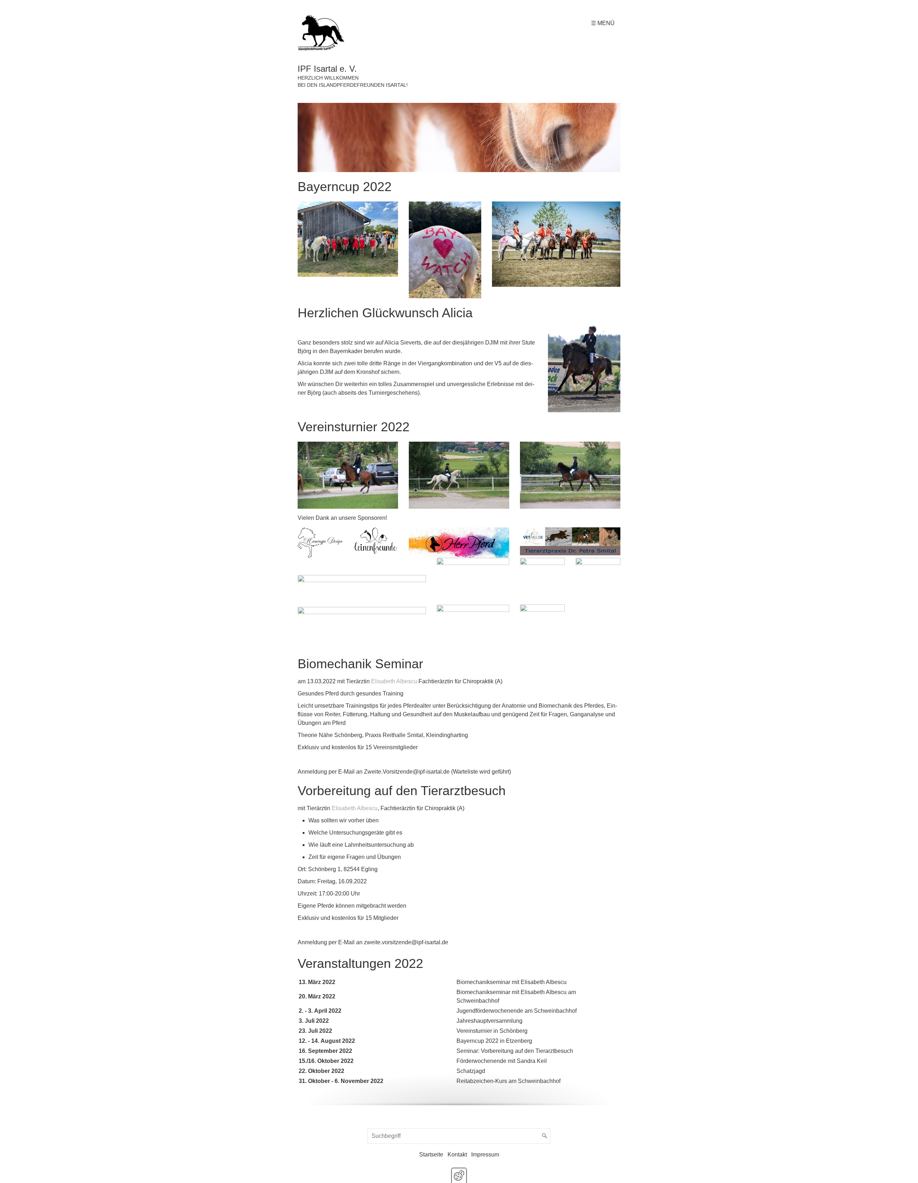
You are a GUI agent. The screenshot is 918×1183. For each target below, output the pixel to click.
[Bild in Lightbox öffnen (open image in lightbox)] (459, 137)
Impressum (485, 1154)
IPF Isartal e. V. (327, 68)
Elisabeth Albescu (394, 681)
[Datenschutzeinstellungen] (459, 1175)
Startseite (431, 1154)
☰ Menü (603, 23)
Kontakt (457, 1154)
